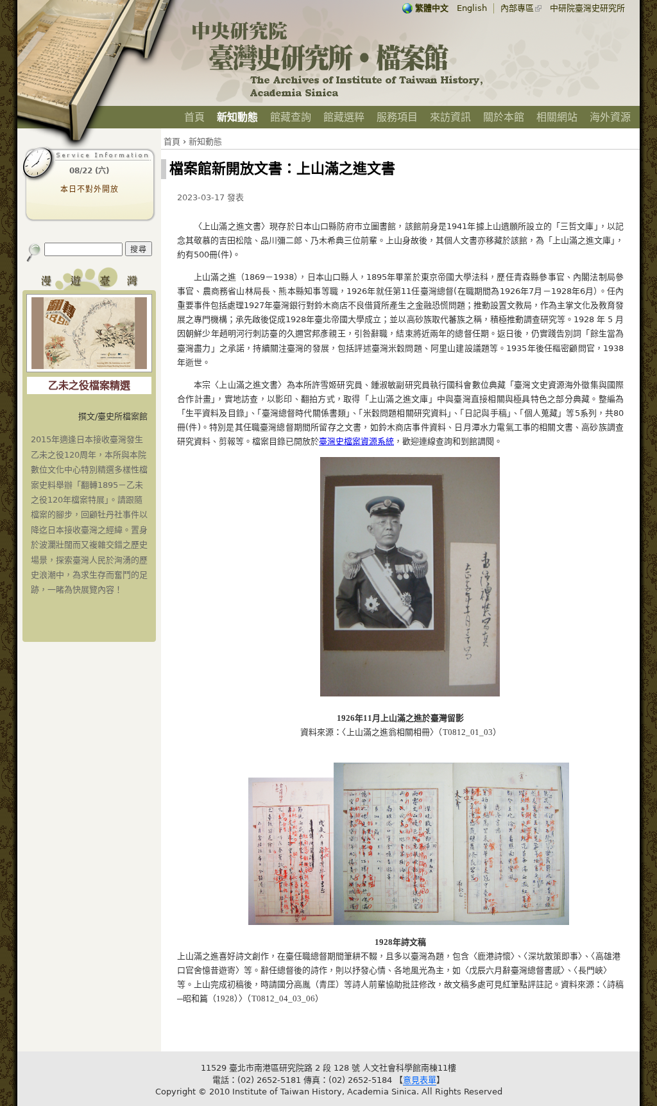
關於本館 (503, 117)
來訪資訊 (450, 117)
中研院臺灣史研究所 (587, 8)
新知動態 (237, 117)
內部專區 (517, 8)
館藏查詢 (290, 117)
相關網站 (556, 117)
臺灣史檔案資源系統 (356, 441)
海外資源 (610, 117)
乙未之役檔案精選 (89, 385)
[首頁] (338, 96)
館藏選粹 (343, 117)
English (472, 8)
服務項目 (397, 117)
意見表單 (419, 1080)
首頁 (194, 117)
